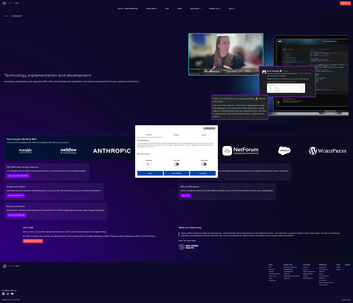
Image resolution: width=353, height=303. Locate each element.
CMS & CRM (185, 195)
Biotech (321, 273)
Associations (322, 267)
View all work (272, 280)
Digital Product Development (291, 276)
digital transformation (128, 8)
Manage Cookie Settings (32, 241)
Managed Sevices (308, 278)
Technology (287, 278)
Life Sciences (322, 280)
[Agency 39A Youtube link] (12, 294)
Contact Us (345, 3)
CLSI (270, 267)
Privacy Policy (346, 300)
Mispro (271, 278)
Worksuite (271, 269)
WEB (167, 8)
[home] (10, 3)
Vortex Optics (272, 276)
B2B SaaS (322, 271)
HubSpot (305, 267)
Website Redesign (308, 273)
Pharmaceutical (323, 285)
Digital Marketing (288, 271)
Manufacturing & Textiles (326, 282)
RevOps (305, 276)
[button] (151, 8)
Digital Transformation (309, 271)
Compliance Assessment (290, 267)
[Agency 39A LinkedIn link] (3, 294)
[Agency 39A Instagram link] (8, 294)
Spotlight (271, 271)
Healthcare (322, 278)
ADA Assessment (288, 269)
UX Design (286, 273)
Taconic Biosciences (274, 273)
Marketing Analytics (15, 195)
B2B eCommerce (323, 269)
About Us (338, 269)
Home (6, 16)
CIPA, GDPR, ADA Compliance (18, 176)
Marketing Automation (16, 215)
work (180, 8)
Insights (338, 267)
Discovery (306, 269)
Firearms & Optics (324, 276)
